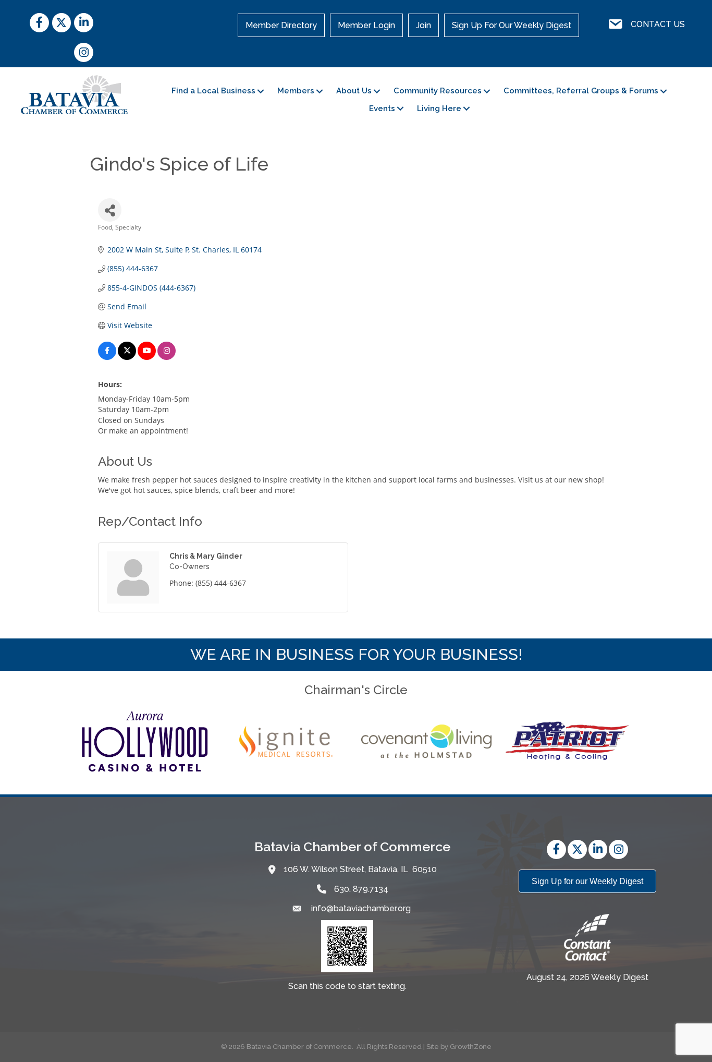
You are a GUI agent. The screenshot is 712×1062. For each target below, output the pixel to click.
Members (295, 90)
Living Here (439, 108)
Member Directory (281, 25)
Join (423, 25)
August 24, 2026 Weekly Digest (587, 977)
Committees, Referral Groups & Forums (581, 90)
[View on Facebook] (107, 357)
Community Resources (438, 90)
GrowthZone (471, 1047)
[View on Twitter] (127, 357)
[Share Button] (109, 210)
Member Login (366, 25)
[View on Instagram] (166, 357)
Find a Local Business (213, 90)
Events (382, 108)
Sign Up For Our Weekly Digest (511, 25)
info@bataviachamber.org (360, 908)
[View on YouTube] (147, 357)
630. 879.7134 (361, 889)
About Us (354, 90)
